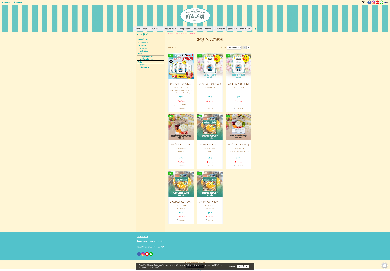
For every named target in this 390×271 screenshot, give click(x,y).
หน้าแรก (137, 28)
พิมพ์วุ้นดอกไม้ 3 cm (146, 59)
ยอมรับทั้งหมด (243, 266)
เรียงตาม (224, 48)
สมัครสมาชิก (19, 2)
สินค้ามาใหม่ (143, 48)
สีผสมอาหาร (143, 65)
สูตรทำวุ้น (231, 28)
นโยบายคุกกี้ (155, 267)
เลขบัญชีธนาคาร (184, 28)
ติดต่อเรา (208, 28)
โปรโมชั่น (155, 28)
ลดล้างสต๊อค (144, 51)
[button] (255, 29)
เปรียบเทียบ (182, 109)
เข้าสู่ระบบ (7, 2)
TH (387, 2)
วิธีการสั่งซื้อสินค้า (168, 28)
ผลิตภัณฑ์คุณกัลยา (143, 39)
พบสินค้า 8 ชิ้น (172, 47)
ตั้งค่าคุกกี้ (232, 266)
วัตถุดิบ (140, 62)
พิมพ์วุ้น (140, 54)
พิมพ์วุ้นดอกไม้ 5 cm (146, 56)
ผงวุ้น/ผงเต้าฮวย (143, 42)
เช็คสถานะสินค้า (219, 28)
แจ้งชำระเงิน (197, 28)
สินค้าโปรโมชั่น (142, 45)
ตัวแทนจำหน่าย (245, 28)
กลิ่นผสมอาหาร (144, 67)
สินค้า (145, 28)
